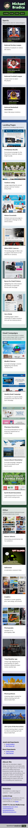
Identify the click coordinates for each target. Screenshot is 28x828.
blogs (16, 801)
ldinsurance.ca (7, 798)
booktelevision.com (8, 807)
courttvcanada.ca (8, 808)
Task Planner (10, 753)
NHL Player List (10, 746)
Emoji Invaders (10, 744)
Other (17, 13)
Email (11, 13)
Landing (6, 13)
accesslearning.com (8, 810)
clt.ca (16, 807)
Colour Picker (10, 751)
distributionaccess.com (9, 812)
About (22, 13)
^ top (23, 826)
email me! (17, 826)
